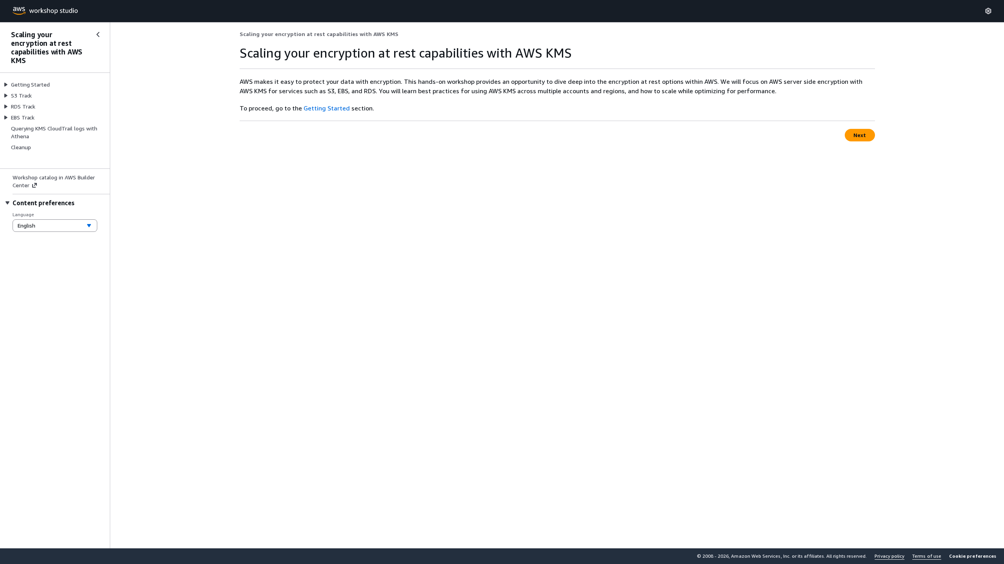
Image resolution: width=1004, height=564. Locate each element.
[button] (972, 556)
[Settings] (988, 11)
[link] (319, 34)
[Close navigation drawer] (98, 34)
